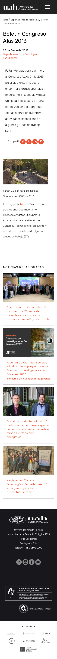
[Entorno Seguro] (12, 640)
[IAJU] (28, 633)
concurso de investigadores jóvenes (29, 378)
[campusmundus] (28, 640)
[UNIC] (46, 633)
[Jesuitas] (45, 640)
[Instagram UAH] (25, 561)
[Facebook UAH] (32, 561)
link (22, 204)
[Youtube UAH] (38, 561)
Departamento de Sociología (20, 54)
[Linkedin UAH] (19, 561)
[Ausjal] (11, 633)
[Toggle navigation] (47, 7)
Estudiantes (10, 58)
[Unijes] (28, 649)
